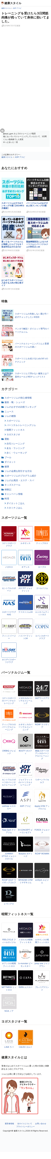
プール (8, 457)
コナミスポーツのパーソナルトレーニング (9, 700)
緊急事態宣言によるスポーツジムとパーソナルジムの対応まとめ (37, 244)
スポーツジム (13, 420)
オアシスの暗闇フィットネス (9, 964)
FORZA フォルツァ (42, 831)
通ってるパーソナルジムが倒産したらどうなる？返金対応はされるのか (12, 244)
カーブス (42, 567)
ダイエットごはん (16, 503)
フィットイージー (9, 637)
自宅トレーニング (16, 443)
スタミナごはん (14, 507)
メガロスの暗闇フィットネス (25, 940)
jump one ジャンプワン (42, 964)
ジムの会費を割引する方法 (18, 471)
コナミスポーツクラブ (9, 544)
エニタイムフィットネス (42, 613)
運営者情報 (9, 1123)
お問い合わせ (40, 1123)
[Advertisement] (25, 1155)
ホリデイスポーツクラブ (9, 660)
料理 (7, 498)
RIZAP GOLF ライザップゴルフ (9, 881)
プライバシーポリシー (25, 1126)
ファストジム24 (25, 612)
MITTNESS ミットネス (9, 988)
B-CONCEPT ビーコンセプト (25, 831)
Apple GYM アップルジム (42, 807)
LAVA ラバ (9, 1047)
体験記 (8, 489)
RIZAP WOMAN (42, 853)
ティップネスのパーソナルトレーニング (9, 727)
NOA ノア (9, 1011)
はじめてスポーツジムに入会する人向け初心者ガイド (12, 282)
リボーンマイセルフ (42, 780)
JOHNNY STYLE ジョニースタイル (9, 856)
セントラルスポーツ (9, 589)
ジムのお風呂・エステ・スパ (19, 480)
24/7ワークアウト (42, 699)
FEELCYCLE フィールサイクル (9, 940)
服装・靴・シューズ (15, 402)
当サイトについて (24, 1123)
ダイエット (10, 461)
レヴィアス (9, 903)
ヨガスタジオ (13, 434)
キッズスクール (12, 484)
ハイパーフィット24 (25, 637)
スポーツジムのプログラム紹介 (20, 475)
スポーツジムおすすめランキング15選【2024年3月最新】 (12, 205)
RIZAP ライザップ (42, 725)
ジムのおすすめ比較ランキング (20, 406)
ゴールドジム (42, 588)
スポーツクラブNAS (9, 613)
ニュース (9, 411)
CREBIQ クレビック (9, 751)
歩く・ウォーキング (17, 452)
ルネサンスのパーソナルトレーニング (25, 727)
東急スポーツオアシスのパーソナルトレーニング (42, 754)
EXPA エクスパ (25, 987)
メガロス (9, 567)
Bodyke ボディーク (25, 854)
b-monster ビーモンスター (25, 964)
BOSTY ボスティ (25, 751)
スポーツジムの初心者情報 (18, 397)
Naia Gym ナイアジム (9, 831)
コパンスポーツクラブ (42, 637)
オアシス (25, 567)
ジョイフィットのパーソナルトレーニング (25, 782)
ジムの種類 (10, 416)
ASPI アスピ (25, 806)
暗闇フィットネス (16, 429)
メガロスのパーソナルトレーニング (25, 700)
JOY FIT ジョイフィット (25, 589)
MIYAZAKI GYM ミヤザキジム (25, 881)
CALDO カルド (25, 1047)
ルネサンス (25, 543)
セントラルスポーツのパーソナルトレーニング (9, 782)
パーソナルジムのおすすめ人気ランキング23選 (37, 204)
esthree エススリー (9, 807)
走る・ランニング (16, 448)
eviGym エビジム (42, 881)
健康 (7, 466)
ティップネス (42, 543)
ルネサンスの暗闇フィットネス (42, 940)
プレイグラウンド (42, 988)
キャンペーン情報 (14, 494)
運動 (7, 439)
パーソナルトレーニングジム (21, 425)
